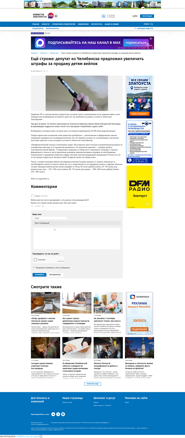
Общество (54, 53)
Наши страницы (72, 398)
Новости (45, 24)
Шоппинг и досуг (104, 398)
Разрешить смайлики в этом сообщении (53, 267)
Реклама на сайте (136, 398)
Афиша (96, 402)
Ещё (123, 24)
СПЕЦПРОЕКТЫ (37, 28)
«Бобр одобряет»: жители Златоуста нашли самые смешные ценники (43, 321)
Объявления (83, 24)
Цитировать (37, 206)
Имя (32, 206)
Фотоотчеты (96, 24)
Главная (35, 24)
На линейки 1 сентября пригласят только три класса (107, 319)
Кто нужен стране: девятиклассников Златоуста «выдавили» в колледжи (76, 321)
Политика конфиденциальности (40, 424)
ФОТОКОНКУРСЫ (52, 28)
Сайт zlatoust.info (37, 33)
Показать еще (92, 384)
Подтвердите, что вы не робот (46, 253)
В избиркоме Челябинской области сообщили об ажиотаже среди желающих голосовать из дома (75, 367)
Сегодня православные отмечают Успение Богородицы (42, 366)
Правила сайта (67, 402)
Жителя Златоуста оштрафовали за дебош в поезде (105, 366)
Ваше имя (37, 214)
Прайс (127, 402)
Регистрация (147, 16)
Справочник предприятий (63, 24)
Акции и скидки (112, 24)
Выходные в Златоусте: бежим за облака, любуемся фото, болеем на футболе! (139, 366)
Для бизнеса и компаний (40, 399)
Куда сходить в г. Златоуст (102, 405)
